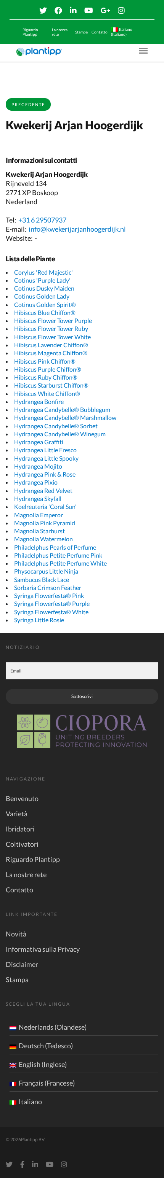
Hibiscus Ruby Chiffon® (45, 377)
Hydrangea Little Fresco (45, 449)
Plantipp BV (33, 1139)
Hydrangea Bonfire (39, 401)
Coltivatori (22, 844)
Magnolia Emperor (38, 514)
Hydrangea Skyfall (37, 498)
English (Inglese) (43, 1064)
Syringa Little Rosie (39, 619)
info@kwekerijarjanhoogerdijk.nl (77, 229)
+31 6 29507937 (42, 220)
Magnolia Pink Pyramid (44, 522)
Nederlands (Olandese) (53, 1027)
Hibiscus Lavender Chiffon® (51, 344)
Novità (16, 934)
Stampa (81, 32)
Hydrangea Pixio (36, 482)
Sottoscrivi (82, 696)
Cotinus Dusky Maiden (44, 288)
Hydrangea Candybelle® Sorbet (56, 425)
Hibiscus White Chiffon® (47, 393)
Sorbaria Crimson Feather (47, 587)
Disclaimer (22, 964)
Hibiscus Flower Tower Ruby (51, 328)
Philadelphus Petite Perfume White (60, 563)
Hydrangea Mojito (38, 466)
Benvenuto (22, 798)
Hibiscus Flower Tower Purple (53, 320)
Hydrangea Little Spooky (46, 458)
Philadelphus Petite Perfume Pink (58, 555)
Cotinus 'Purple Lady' (42, 280)
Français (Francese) (47, 1083)
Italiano (30, 1101)
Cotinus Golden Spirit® (45, 304)
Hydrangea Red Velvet (43, 490)
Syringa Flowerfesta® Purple (52, 603)
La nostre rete (26, 874)
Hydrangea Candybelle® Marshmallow (65, 417)
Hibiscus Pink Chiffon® (45, 361)
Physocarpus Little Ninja (46, 571)
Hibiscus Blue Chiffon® (45, 312)
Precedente (28, 104)
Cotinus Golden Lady (41, 296)
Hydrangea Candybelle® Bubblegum (62, 409)
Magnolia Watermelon (43, 538)
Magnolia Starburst (39, 530)
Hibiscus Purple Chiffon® (47, 369)
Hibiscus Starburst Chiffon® (51, 385)
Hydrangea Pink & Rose (45, 474)
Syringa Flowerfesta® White (51, 611)
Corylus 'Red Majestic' (43, 272)
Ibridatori (20, 829)
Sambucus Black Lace (41, 579)
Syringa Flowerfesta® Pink (49, 595)
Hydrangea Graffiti (38, 441)
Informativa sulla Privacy (43, 949)
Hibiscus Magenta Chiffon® (50, 352)
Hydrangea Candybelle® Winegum (60, 433)
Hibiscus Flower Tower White (52, 336)
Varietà (16, 813)
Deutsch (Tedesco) (46, 1045)
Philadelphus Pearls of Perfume (55, 547)
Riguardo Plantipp (30, 32)
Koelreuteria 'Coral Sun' (45, 506)
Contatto (100, 32)
